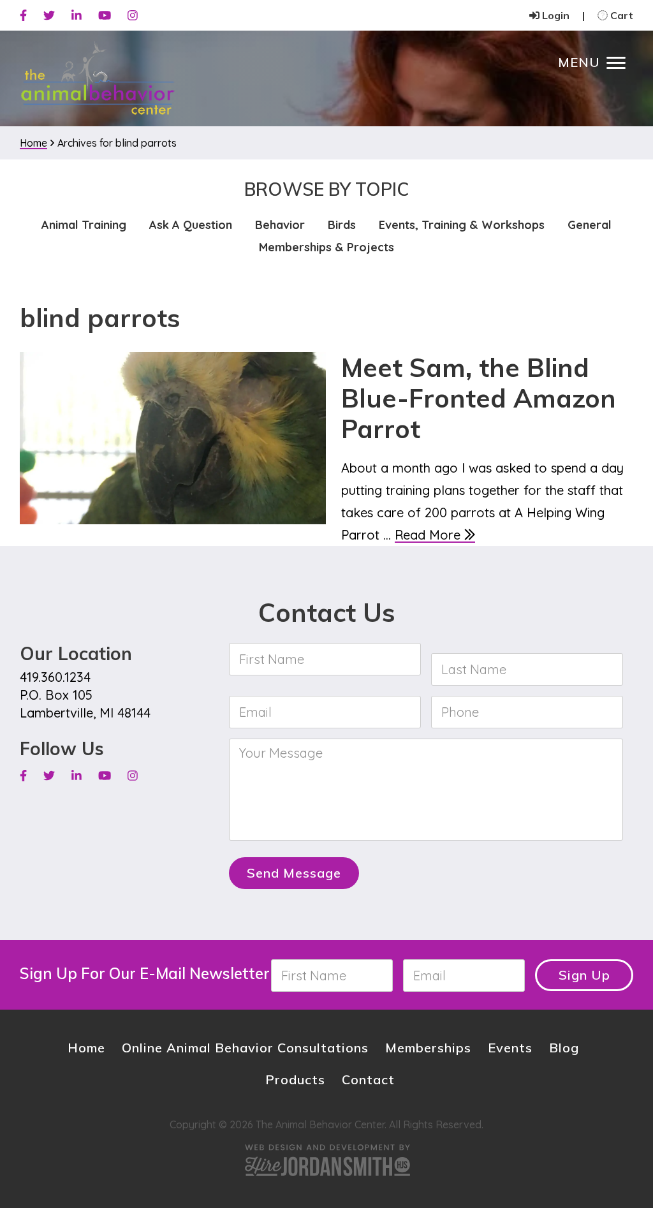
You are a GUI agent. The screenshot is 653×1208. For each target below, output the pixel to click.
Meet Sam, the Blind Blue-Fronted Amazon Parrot (478, 398)
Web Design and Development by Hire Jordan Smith (326, 1160)
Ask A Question (190, 224)
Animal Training (83, 224)
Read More (429, 535)
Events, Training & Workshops (462, 224)
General (590, 224)
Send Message (294, 873)
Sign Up (584, 975)
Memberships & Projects (326, 247)
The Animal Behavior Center (97, 78)
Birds (342, 224)
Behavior (280, 224)
